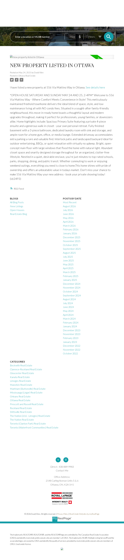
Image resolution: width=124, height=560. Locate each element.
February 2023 (70, 337)
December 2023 (71, 330)
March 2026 (69, 225)
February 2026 (70, 229)
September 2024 (72, 295)
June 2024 (68, 306)
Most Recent (70, 202)
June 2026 (68, 213)
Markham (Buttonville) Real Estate (28, 388)
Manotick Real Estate (21, 384)
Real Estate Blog (18, 213)
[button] (58, 459)
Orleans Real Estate (20, 396)
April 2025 (68, 268)
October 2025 (70, 245)
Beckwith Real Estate (21, 365)
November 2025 (71, 241)
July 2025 (68, 256)
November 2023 (71, 334)
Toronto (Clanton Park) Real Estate (28, 423)
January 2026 (70, 233)
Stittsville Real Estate (21, 411)
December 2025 (71, 237)
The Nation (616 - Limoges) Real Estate (30, 415)
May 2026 (68, 217)
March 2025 (69, 272)
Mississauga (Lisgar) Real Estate (26, 392)
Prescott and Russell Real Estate (26, 404)
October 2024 (70, 291)
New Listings (16, 206)
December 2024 (71, 283)
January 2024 (70, 326)
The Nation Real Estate (22, 419)
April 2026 (68, 221)
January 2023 (70, 341)
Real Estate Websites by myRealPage (84, 514)
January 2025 (70, 279)
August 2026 (69, 206)
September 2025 (72, 248)
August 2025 (69, 252)
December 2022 (71, 345)
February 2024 (70, 322)
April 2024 (68, 314)
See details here (95, 87)
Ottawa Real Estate (26, 76)
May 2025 (68, 264)
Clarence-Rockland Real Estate (26, 369)
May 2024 (68, 310)
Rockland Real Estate (21, 408)
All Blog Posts (17, 202)
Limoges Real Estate (20, 380)
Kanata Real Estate (20, 377)
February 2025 (70, 276)
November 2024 (71, 287)
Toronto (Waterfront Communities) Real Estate (34, 427)
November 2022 (71, 349)
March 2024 (69, 318)
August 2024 (69, 299)
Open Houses (17, 210)
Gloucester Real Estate (22, 373)
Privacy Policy (62, 514)
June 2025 (68, 260)
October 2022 (70, 353)
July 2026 (68, 210)
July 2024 (68, 303)
